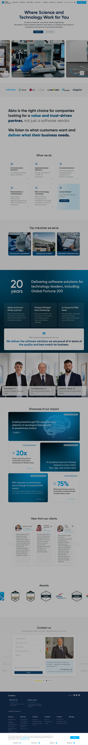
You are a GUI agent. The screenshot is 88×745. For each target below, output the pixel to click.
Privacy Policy (26, 737)
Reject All (23, 739)
